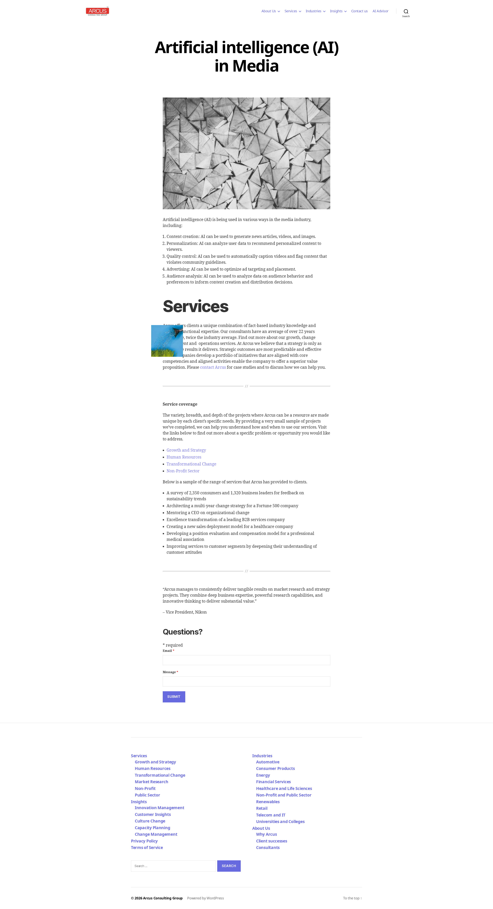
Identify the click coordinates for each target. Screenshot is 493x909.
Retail (261, 808)
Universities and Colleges (280, 821)
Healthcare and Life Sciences (284, 788)
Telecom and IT (270, 815)
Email (168, 651)
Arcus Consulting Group (163, 898)
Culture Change (150, 821)
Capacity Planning (152, 827)
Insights (336, 11)
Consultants (268, 847)
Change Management (156, 834)
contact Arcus (213, 367)
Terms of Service (147, 847)
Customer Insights (154, 814)
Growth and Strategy (186, 450)
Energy (263, 775)
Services (291, 11)
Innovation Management (159, 807)
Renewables (267, 801)
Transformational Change (191, 464)
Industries (313, 11)
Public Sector (147, 795)
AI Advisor (380, 11)
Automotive (267, 762)
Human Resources (184, 457)
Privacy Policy (144, 841)
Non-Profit (145, 788)
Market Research (151, 781)
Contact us (359, 11)
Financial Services (273, 781)
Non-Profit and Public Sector (283, 795)
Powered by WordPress (205, 898)
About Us (269, 11)
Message (170, 672)
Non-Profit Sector (183, 471)
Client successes (271, 841)
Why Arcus (266, 834)
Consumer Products (275, 768)
